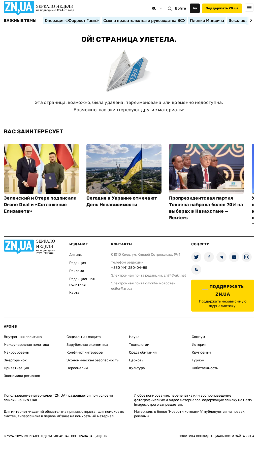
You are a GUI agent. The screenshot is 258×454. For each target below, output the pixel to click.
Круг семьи (201, 352)
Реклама (76, 271)
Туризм (198, 360)
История (199, 345)
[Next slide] (250, 20)
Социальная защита (84, 337)
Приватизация (16, 368)
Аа (195, 8)
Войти (180, 8)
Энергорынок (15, 360)
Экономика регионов (22, 376)
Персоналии (77, 368)
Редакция (77, 263)
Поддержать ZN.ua (222, 8)
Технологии (139, 345)
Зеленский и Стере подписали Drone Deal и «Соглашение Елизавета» (40, 204)
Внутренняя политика (23, 337)
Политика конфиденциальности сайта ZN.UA (216, 436)
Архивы (75, 255)
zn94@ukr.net (175, 275)
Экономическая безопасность (92, 360)
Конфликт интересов (85, 352)
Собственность (205, 368)
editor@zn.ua (121, 288)
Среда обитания (143, 352)
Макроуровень (16, 352)
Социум (198, 337)
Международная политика (26, 345)
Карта (74, 292)
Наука (134, 337)
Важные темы (20, 21)
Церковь (136, 360)
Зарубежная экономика (87, 345)
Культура (137, 368)
